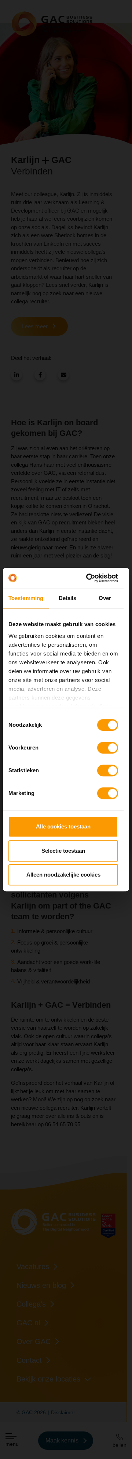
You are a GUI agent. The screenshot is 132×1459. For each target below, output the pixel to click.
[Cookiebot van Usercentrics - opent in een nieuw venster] (88, 578)
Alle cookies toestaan (63, 826)
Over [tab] (105, 598)
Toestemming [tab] (25, 598)
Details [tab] (68, 598)
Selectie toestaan (63, 851)
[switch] (107, 748)
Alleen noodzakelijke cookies (63, 874)
